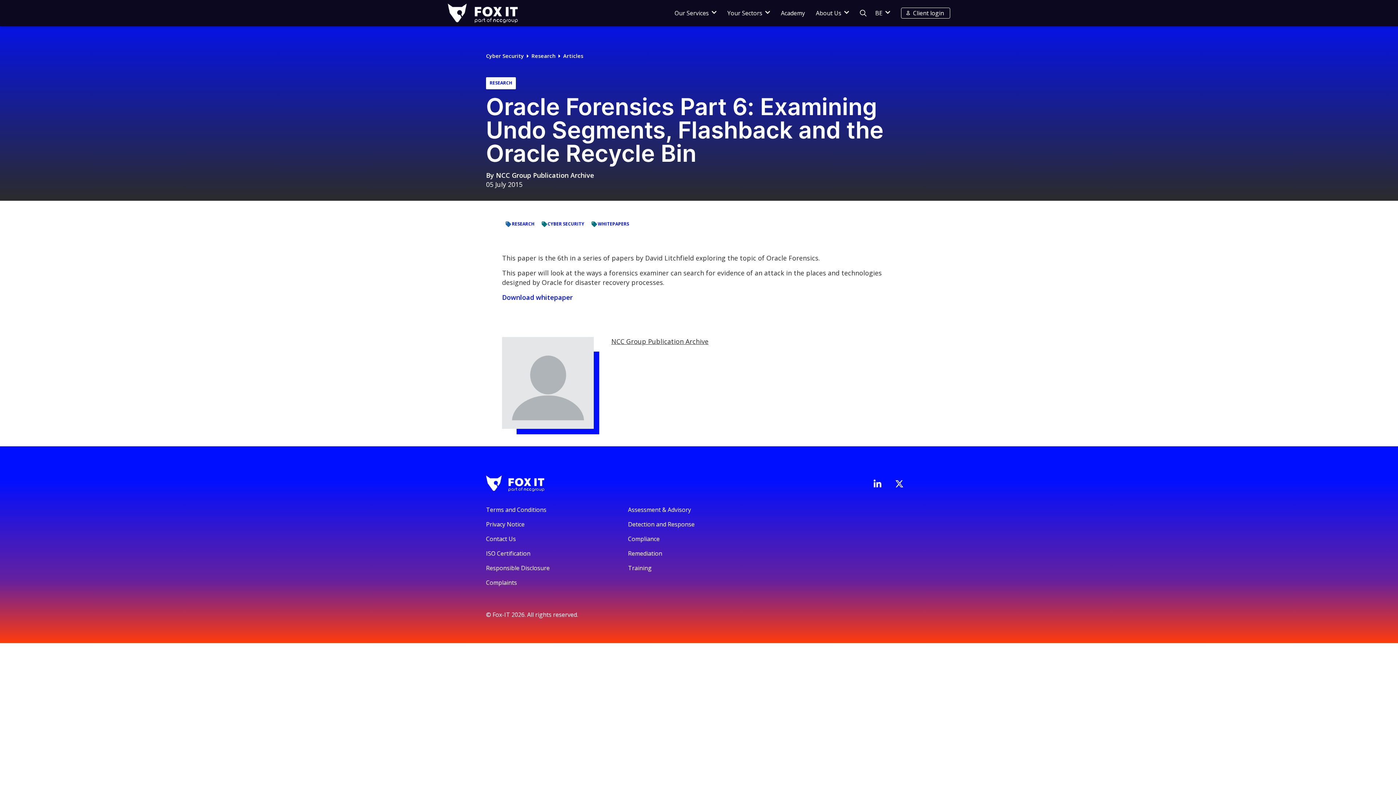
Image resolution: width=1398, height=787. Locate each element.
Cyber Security (505, 55)
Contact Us (501, 539)
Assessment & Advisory (659, 510)
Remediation (645, 553)
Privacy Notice (505, 524)
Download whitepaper (537, 297)
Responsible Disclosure (518, 568)
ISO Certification (508, 553)
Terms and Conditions (516, 510)
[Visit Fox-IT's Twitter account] (899, 484)
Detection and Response (661, 524)
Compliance (644, 539)
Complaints (501, 583)
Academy (793, 13)
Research (544, 55)
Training (640, 568)
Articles (573, 55)
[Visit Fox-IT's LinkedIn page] (877, 483)
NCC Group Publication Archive (545, 175)
